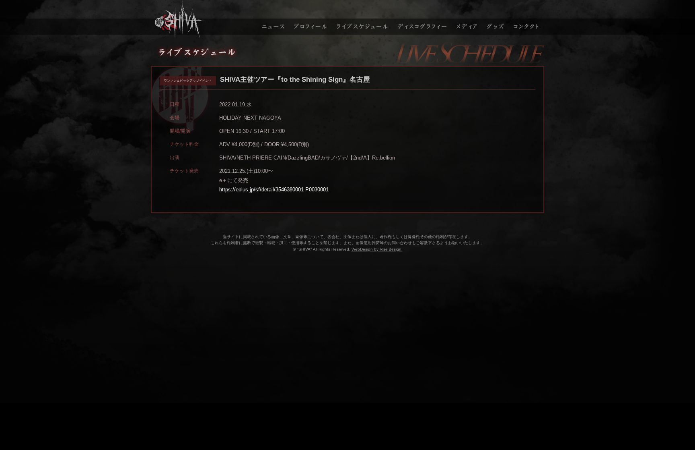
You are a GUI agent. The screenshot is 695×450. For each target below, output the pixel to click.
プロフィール (310, 19)
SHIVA (203, 19)
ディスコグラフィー (422, 19)
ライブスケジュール (362, 19)
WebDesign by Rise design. (377, 249)
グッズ (496, 19)
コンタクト (527, 19)
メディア (467, 19)
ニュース (272, 19)
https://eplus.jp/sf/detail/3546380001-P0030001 (274, 190)
